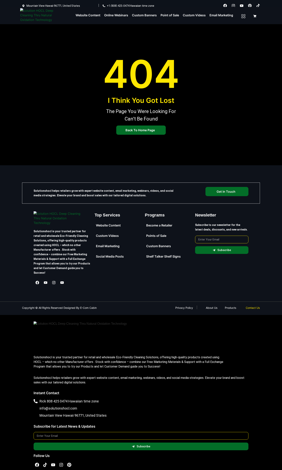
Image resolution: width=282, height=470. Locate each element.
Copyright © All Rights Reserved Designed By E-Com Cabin (59, 307)
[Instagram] (233, 5)
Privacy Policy (184, 307)
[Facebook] (225, 5)
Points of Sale (156, 236)
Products (230, 307)
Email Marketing (221, 15)
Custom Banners (144, 15)
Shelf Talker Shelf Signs (163, 256)
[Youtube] (241, 5)
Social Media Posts (110, 256)
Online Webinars (116, 15)
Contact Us (253, 307)
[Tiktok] (258, 5)
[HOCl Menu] (243, 16)
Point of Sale (170, 15)
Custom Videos (194, 15)
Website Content (88, 15)
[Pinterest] (250, 5)
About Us (211, 307)
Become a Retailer (159, 225)
